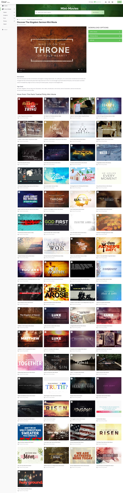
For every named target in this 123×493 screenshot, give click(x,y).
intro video (44, 88)
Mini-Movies (24, 19)
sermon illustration (65, 88)
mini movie (57, 88)
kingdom (24, 88)
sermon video (30, 90)
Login (119, 2)
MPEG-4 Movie (93, 31)
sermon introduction (75, 88)
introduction (51, 88)
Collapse (5, 29)
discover (19, 88)
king (32, 88)
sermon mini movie (22, 90)
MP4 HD (92, 40)
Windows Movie (94, 36)
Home (19, 19)
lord (34, 88)
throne (28, 88)
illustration (38, 88)
